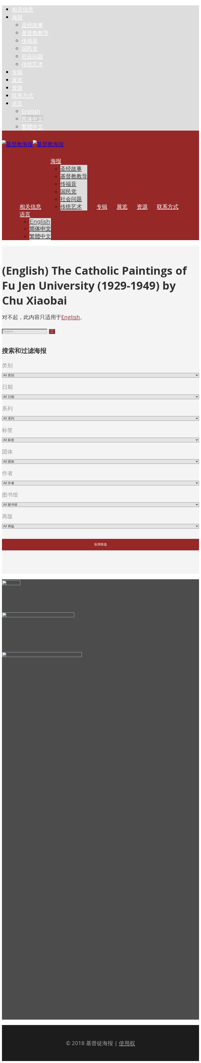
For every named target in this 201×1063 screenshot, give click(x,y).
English (70, 317)
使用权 (127, 1043)
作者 (7, 473)
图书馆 (10, 494)
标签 (7, 430)
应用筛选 (100, 544)
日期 (7, 387)
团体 (7, 451)
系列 (7, 408)
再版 (7, 516)
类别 (7, 365)
